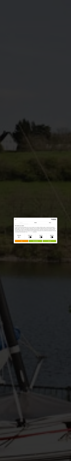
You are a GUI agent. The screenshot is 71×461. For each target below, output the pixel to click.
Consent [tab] (21, 222)
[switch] (30, 237)
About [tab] (50, 222)
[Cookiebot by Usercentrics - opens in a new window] (52, 219)
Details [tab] (35, 222)
